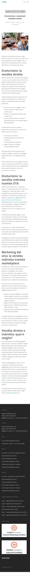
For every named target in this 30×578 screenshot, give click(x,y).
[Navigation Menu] (27, 2)
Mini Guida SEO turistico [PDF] (10, 509)
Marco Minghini (11, 22)
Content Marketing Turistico (9, 458)
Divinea (16, 202)
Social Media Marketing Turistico (10, 461)
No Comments (15, 24)
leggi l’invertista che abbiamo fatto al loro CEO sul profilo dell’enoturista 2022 (14, 200)
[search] (24, 2)
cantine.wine (10, 198)
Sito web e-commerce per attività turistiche (13, 453)
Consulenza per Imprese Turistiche (11, 464)
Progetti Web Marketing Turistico (11, 467)
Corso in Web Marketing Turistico (11, 441)
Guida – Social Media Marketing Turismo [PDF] (14, 512)
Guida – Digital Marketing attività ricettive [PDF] (14, 515)
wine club (10, 378)
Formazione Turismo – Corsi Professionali (13, 443)
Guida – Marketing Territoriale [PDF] (11, 503)
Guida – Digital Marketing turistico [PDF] (12, 501)
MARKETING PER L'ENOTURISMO (15, 11)
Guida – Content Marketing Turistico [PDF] (13, 506)
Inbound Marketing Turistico (9, 456)
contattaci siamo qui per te (12, 393)
